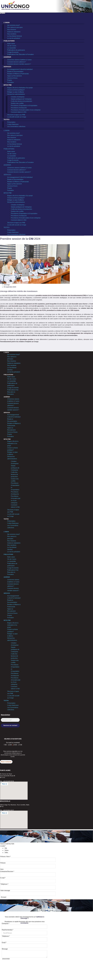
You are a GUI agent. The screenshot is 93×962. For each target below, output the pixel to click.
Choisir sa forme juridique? (16, 90)
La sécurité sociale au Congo (16, 117)
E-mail (2, 878)
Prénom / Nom (5, 856)
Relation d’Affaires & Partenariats (18, 73)
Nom (1, 869)
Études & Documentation (15, 71)
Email (4, 942)
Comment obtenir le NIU (18, 112)
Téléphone (4, 884)
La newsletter (11, 48)
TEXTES (6, 119)
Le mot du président (13, 38)
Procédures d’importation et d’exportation (24, 105)
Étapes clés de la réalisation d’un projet (20, 87)
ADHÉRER (7, 57)
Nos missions (11, 29)
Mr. (6, 848)
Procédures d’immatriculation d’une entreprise (26, 110)
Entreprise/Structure (7, 871)
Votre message (5, 890)
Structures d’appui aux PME (16, 114)
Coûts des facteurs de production (21, 101)
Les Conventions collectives (16, 126)
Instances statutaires (13, 32)
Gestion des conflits (17, 103)
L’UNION (7, 22)
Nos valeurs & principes (15, 27)
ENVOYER (6, 959)
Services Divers (12, 78)
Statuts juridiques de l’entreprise (21, 99)
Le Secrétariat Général (14, 36)
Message (5, 949)
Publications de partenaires (16, 50)
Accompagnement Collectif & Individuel (20, 69)
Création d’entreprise (17, 97)
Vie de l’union (11, 45)
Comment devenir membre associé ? (19, 64)
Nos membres (11, 34)
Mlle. (6, 852)
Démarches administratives (16, 94)
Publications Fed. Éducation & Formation (20, 54)
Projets (9, 80)
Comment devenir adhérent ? (16, 62)
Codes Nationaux (13, 124)
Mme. (7, 850)
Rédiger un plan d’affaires (15, 92)
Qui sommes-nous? (13, 25)
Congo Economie (13, 52)
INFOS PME (8, 85)
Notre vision (11, 43)
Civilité (3, 846)
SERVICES (7, 66)
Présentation (11, 122)
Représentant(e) (7, 930)
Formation (10, 82)
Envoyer (3, 897)
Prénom (2, 863)
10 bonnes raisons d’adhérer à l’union (19, 59)
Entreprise (5, 923)
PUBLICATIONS (9, 41)
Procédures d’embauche (19, 107)
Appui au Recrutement (14, 76)
